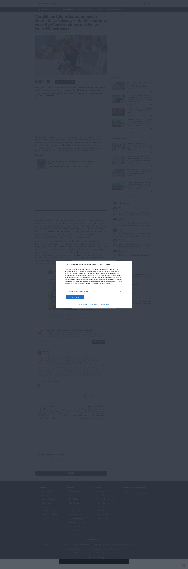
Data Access (94, 304)
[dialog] (94, 284)
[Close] (128, 265)
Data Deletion (83, 304)
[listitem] (94, 291)
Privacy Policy (105, 304)
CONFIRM (75, 297)
